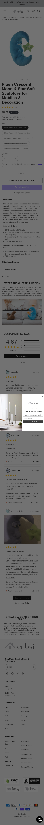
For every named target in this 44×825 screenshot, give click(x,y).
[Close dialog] (42, 396)
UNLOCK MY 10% (33, 422)
